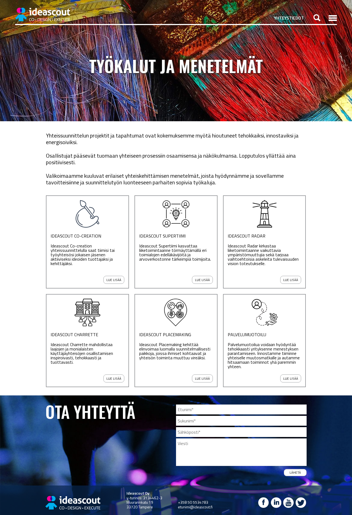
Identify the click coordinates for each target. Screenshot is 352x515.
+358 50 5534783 (193, 502)
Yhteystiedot (289, 18)
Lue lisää (113, 279)
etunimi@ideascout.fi (195, 507)
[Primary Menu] (333, 18)
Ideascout (42, 14)
